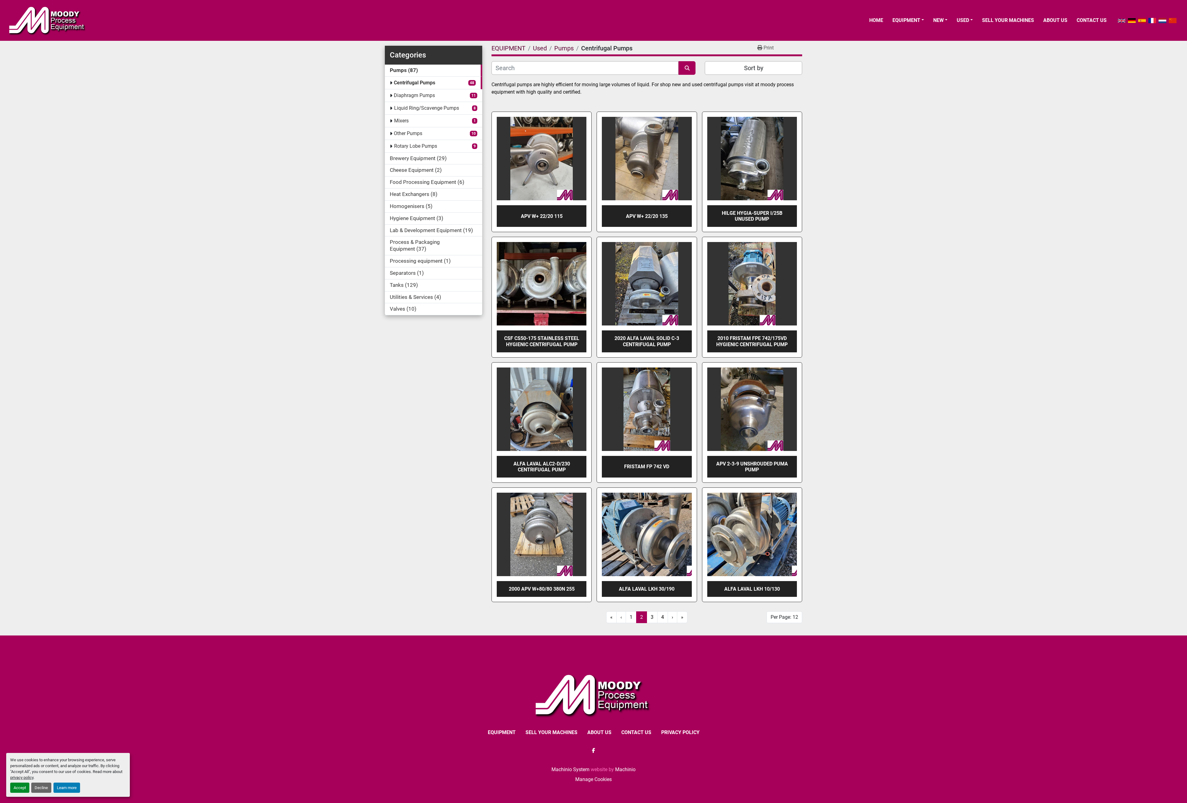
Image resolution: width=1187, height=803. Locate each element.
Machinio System (570, 769)
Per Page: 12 (784, 617)
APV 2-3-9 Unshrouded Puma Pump (752, 467)
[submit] (687, 68)
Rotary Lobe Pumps (415, 146)
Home (876, 20)
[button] (908, 20)
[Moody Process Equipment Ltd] (594, 695)
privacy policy (21, 777)
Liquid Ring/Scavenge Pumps (426, 108)
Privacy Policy (680, 732)
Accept (20, 787)
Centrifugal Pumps (414, 83)
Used (963, 20)
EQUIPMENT (906, 20)
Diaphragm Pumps (414, 95)
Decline (41, 787)
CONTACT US (1092, 20)
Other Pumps (408, 133)
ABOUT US (1055, 20)
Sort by (753, 68)
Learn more (67, 787)
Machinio (625, 769)
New (938, 20)
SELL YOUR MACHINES (1008, 20)
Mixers (401, 121)
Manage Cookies (593, 779)
